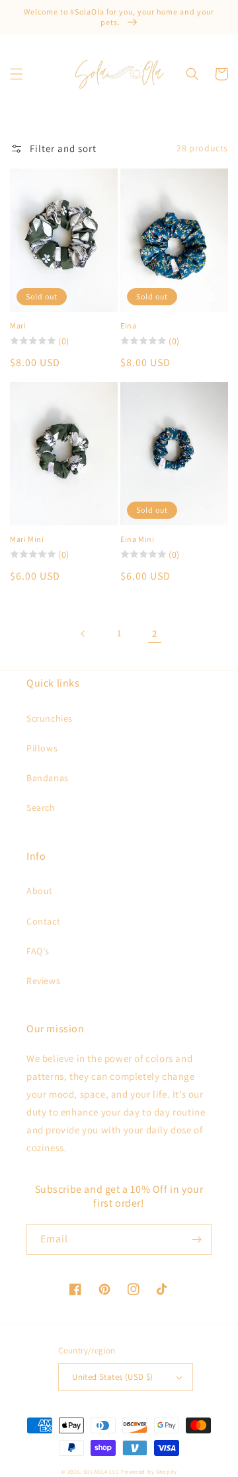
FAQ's (38, 951)
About (39, 891)
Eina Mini (137, 539)
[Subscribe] (196, 1239)
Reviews (43, 981)
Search (41, 808)
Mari (18, 325)
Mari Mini (27, 539)
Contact (43, 921)
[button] (16, 74)
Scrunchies (49, 718)
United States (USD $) (112, 1376)
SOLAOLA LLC (101, 1471)
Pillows (42, 748)
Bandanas (47, 778)
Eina (128, 325)
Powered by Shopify (149, 1471)
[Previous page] (83, 633)
